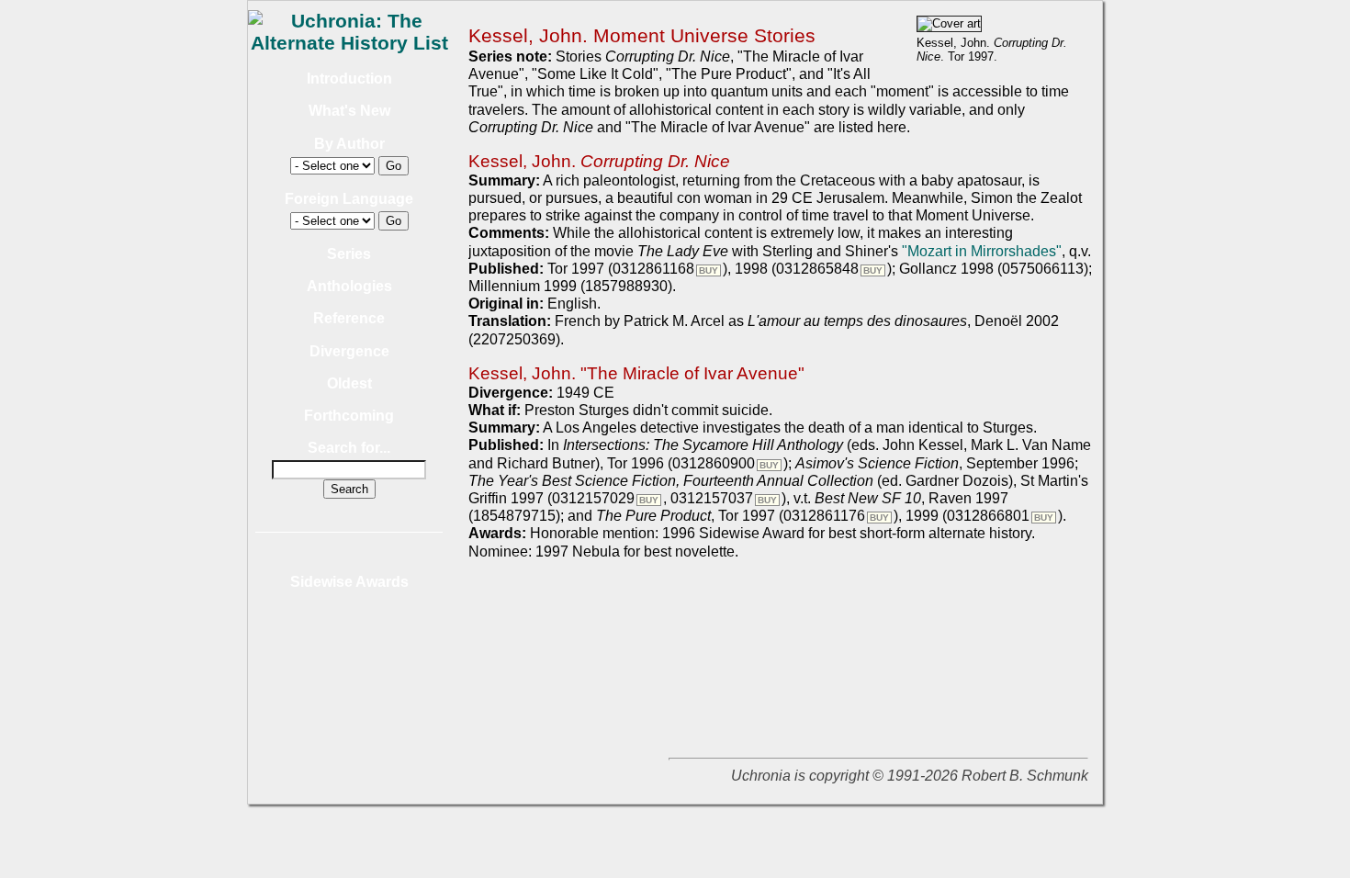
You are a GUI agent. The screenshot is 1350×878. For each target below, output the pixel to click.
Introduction (349, 78)
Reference (349, 318)
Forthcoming (349, 415)
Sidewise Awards (349, 582)
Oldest (349, 383)
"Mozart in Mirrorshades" (982, 251)
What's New (349, 110)
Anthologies (349, 286)
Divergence (349, 351)
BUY (708, 270)
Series (349, 254)
